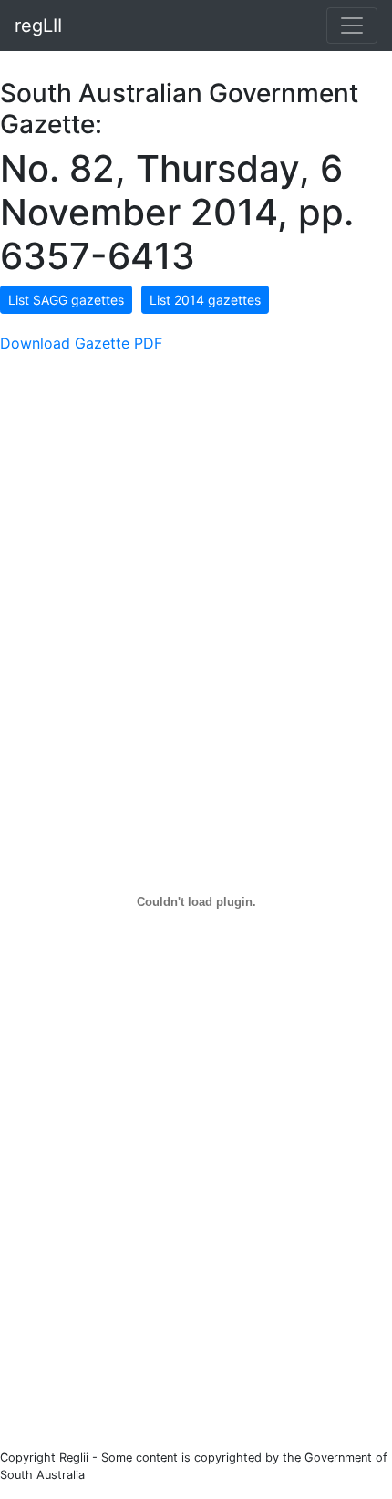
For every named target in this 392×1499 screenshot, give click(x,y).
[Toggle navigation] (351, 25)
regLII (38, 25)
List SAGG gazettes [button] (66, 299)
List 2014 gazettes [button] (205, 299)
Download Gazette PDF (81, 343)
